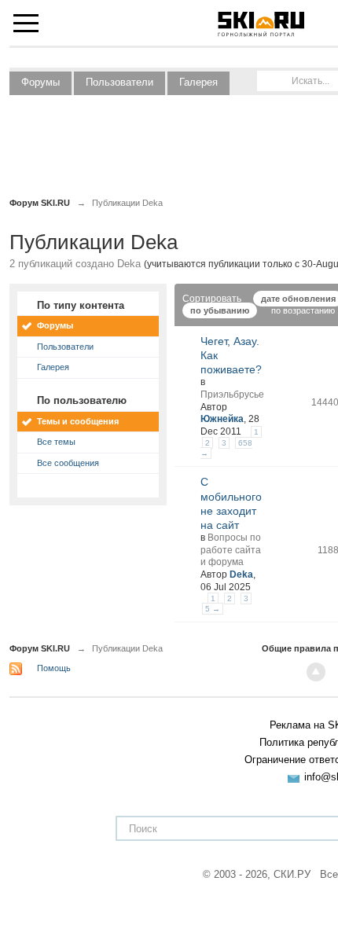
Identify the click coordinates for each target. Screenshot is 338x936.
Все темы (56, 441)
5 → (212, 608)
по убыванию (219, 310)
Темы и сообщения (78, 421)
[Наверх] (316, 672)
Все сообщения (68, 463)
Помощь (54, 668)
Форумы (40, 82)
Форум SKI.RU (39, 648)
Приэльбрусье (232, 394)
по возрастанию (303, 310)
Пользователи (119, 82)
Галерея (198, 82)
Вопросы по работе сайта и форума (230, 549)
